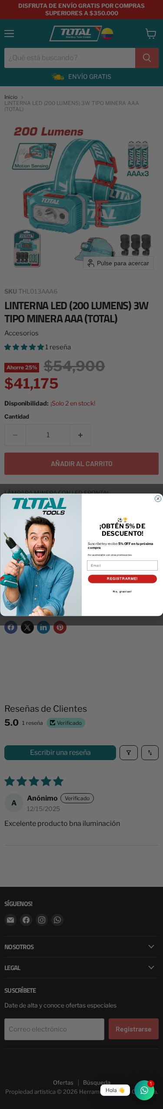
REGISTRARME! (122, 578)
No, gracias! (122, 591)
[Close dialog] (158, 498)
